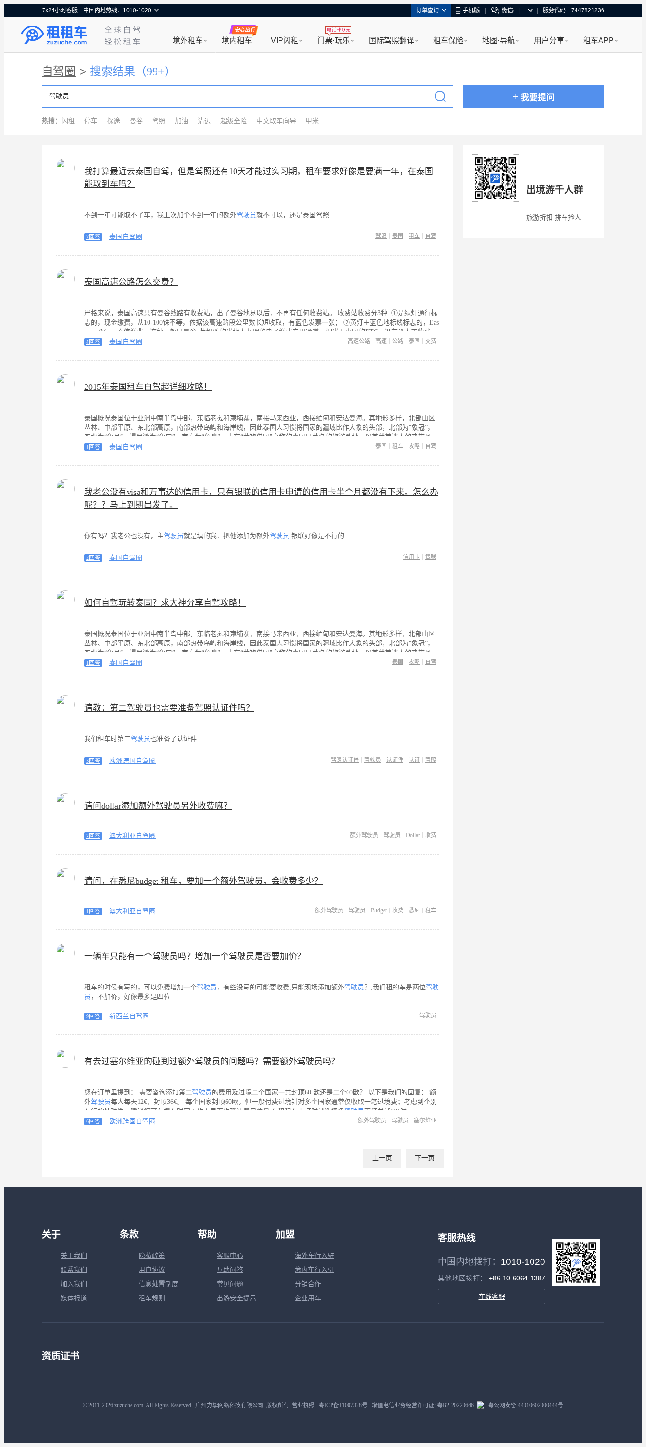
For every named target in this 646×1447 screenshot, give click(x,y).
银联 (430, 557)
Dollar (413, 835)
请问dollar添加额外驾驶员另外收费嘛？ (158, 806)
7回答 (93, 237)
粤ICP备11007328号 (343, 1405)
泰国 (397, 236)
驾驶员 (372, 760)
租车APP (598, 40)
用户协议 (152, 1269)
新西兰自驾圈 (129, 1016)
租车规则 (152, 1298)
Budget (379, 910)
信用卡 (411, 557)
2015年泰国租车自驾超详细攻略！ (148, 387)
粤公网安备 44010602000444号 (525, 1405)
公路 (397, 341)
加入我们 (74, 1284)
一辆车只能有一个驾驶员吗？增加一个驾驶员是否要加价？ (195, 956)
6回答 (93, 1121)
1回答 (93, 447)
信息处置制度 (158, 1284)
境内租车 (237, 40)
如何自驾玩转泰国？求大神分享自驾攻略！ (165, 603)
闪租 (68, 120)
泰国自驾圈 (125, 236)
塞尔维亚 (425, 1120)
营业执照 (303, 1405)
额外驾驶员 (364, 835)
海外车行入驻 (314, 1255)
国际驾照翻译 (391, 40)
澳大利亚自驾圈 (132, 835)
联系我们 (74, 1269)
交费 (430, 341)
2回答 (93, 558)
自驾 (430, 236)
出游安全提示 (236, 1298)
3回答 (93, 761)
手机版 (471, 10)
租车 (414, 236)
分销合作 (308, 1284)
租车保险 (448, 40)
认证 (414, 760)
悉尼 (414, 910)
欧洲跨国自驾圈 (132, 760)
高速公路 (359, 341)
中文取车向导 (276, 120)
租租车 (53, 35)
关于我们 (74, 1255)
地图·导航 (498, 40)
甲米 (312, 120)
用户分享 (549, 40)
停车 (90, 120)
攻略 (414, 446)
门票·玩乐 (333, 40)
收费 (430, 835)
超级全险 (233, 120)
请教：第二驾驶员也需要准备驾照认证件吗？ (169, 708)
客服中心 (230, 1255)
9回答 (93, 1016)
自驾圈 (59, 71)
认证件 (394, 760)
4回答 (93, 342)
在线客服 (492, 1296)
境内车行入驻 (314, 1269)
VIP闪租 (284, 40)
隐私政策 (152, 1255)
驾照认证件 (345, 760)
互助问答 (230, 1269)
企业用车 (308, 1298)
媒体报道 (74, 1298)
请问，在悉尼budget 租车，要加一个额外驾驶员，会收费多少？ (203, 881)
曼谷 (136, 120)
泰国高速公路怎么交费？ (131, 282)
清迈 (204, 120)
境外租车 (188, 40)
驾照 (159, 120)
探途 (113, 120)
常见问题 (230, 1284)
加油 (181, 120)
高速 (381, 341)
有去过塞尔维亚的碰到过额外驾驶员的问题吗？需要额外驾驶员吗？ (212, 1061)
